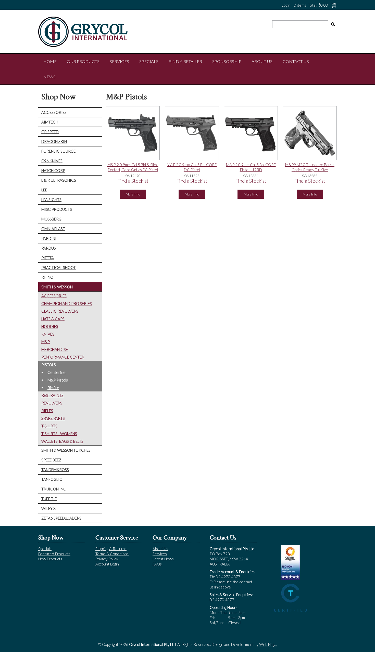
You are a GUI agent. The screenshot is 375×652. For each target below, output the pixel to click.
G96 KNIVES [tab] (51, 160)
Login (286, 5)
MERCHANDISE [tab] (54, 349)
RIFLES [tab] (47, 410)
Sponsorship (226, 61)
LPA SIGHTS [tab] (51, 199)
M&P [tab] (45, 341)
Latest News (163, 559)
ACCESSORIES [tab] (54, 112)
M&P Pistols (57, 380)
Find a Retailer (185, 61)
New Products (50, 559)
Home (50, 61)
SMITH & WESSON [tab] (57, 287)
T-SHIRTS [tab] (49, 426)
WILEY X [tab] (48, 508)
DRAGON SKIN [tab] (54, 141)
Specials (148, 61)
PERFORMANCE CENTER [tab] (62, 357)
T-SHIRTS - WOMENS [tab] (59, 433)
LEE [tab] (44, 190)
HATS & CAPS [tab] (53, 318)
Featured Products (54, 553)
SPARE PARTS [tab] (53, 418)
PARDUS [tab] (48, 248)
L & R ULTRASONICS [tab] (58, 180)
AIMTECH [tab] (49, 122)
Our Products (83, 61)
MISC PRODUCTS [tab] (56, 209)
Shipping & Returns (111, 548)
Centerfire (56, 372)
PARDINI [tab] (48, 238)
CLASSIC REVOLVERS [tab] (59, 311)
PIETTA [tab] (47, 257)
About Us (262, 61)
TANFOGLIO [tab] (51, 479)
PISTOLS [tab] (48, 364)
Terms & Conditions (112, 553)
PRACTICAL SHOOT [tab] (58, 267)
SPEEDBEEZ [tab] (51, 460)
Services (119, 61)
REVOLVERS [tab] (51, 403)
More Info (133, 194)
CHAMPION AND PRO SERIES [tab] (66, 303)
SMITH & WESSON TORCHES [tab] (66, 450)
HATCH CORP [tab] (53, 170)
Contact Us (296, 61)
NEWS (49, 76)
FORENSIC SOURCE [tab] (58, 151)
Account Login (107, 564)
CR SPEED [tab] (50, 131)
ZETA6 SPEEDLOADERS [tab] (61, 518)
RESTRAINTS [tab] (52, 395)
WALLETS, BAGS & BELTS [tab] (62, 441)
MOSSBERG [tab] (51, 219)
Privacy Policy (106, 559)
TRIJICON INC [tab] (53, 489)
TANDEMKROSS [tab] (55, 469)
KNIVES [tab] (47, 334)
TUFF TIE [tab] (49, 498)
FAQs (157, 564)
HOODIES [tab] (49, 326)
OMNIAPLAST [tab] (53, 228)
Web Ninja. (268, 644)
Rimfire (53, 387)
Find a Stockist (132, 181)
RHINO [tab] (47, 277)
